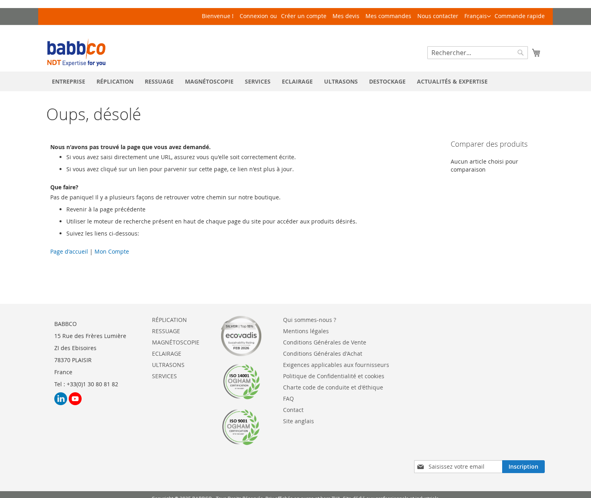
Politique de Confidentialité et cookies (333, 376)
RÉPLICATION (169, 320)
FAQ (288, 398)
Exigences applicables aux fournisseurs (336, 365)
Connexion (254, 16)
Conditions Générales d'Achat (322, 353)
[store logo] (76, 52)
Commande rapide (520, 16)
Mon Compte (111, 251)
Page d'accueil (70, 251)
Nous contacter (437, 16)
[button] (477, 16)
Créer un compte (303, 16)
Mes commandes (388, 16)
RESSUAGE (166, 331)
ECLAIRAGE (166, 353)
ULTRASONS (168, 365)
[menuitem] (68, 81)
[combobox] (477, 52)
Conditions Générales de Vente (324, 342)
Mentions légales (306, 331)
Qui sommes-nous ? (309, 320)
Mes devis (345, 16)
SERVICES (164, 376)
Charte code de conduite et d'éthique (333, 387)
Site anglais (298, 421)
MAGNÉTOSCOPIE (175, 342)
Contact (293, 410)
